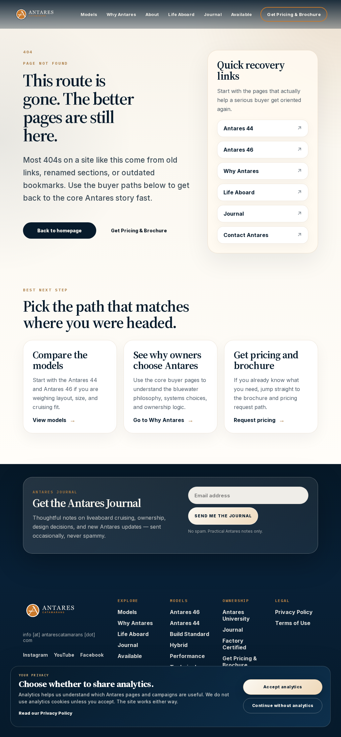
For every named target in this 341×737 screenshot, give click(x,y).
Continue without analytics (283, 705)
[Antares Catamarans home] (42, 14)
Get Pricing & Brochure (294, 14)
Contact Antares (245, 235)
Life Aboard (181, 14)
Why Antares (121, 14)
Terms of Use (292, 623)
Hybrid (178, 645)
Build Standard (189, 634)
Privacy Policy (294, 612)
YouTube (64, 655)
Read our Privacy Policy (45, 713)
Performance (187, 656)
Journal (213, 14)
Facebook (92, 655)
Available (241, 14)
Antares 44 (238, 128)
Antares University (236, 615)
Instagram (35, 655)
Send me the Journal (223, 515)
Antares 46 (238, 149)
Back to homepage (59, 230)
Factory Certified (234, 644)
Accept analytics (282, 686)
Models (89, 14)
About (152, 14)
